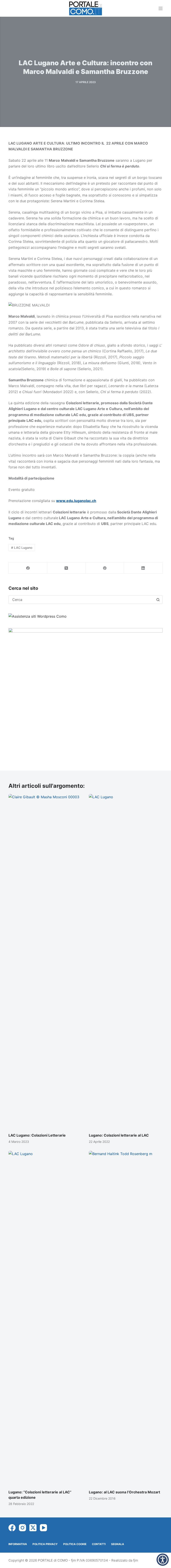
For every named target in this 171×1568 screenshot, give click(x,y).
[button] (163, 1560)
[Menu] (161, 8)
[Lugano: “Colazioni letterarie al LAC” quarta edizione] (45, 1318)
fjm (135, 1560)
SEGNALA (117, 1544)
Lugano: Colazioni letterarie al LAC (119, 1135)
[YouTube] (43, 1527)
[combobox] (81, 599)
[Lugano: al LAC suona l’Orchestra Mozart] (126, 1318)
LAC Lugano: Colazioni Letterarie (37, 1135)
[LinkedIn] (143, 568)
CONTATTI (99, 1544)
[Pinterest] (105, 568)
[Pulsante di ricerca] (158, 600)
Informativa (17, 1544)
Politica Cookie (74, 1544)
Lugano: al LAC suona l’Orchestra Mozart (124, 1492)
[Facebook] (28, 568)
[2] (85, 692)
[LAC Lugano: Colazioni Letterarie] (45, 961)
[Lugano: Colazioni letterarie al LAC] (126, 961)
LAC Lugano (21, 547)
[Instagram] (22, 1527)
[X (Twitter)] (66, 568)
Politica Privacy (45, 1544)
